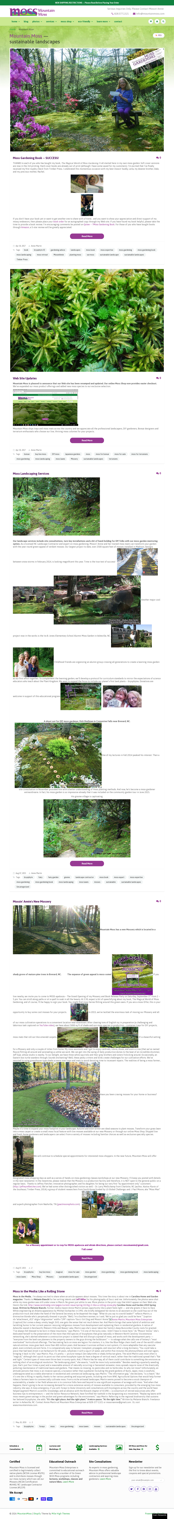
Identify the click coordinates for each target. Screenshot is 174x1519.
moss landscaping (24, 255)
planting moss (75, 255)
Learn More (102, 21)
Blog (26, 21)
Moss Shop (66, 21)
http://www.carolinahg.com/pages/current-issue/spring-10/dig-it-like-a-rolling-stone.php (72, 1305)
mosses (97, 882)
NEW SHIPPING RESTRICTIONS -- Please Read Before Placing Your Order (87, 3)
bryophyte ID (39, 250)
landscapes (75, 250)
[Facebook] (137, 1489)
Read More (87, 236)
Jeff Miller (81, 1299)
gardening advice (58, 250)
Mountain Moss (26, 36)
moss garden (90, 1272)
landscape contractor (85, 877)
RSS (160, 35)
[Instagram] (150, 1489)
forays (42, 1426)
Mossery (74, 459)
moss (88, 454)
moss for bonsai (102, 454)
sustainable (111, 882)
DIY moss (55, 454)
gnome (67, 877)
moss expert (119, 877)
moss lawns (60, 459)
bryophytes (29, 1272)
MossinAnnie (59, 255)
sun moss (90, 255)
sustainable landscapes (134, 255)
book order (58, 221)
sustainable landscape (109, 255)
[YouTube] (156, 1489)
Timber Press (22, 259)
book (26, 250)
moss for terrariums (139, 454)
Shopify (37, 1513)
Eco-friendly (84, 21)
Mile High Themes (61, 1513)
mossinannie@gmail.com (135, 1245)
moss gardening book (146, 250)
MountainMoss (24, 1513)
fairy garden (53, 877)
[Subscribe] (161, 1480)
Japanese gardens (72, 454)
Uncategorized (23, 887)
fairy (40, 877)
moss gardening (125, 250)
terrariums (113, 459)
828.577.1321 (121, 13)
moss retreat (42, 255)
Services (50, 21)
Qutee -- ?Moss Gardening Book (99, 224)
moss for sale (120, 454)
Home (14, 21)
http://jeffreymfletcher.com (27, 1186)
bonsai (26, 454)
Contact (118, 21)
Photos (36, 21)
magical (59, 1272)
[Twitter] (131, 1489)
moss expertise (107, 250)
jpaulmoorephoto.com (68, 1204)
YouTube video (46, 1025)
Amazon (25, 227)
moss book (90, 250)
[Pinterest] (144, 1489)
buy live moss (40, 454)
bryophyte (28, 877)
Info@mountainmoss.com (150, 13)
